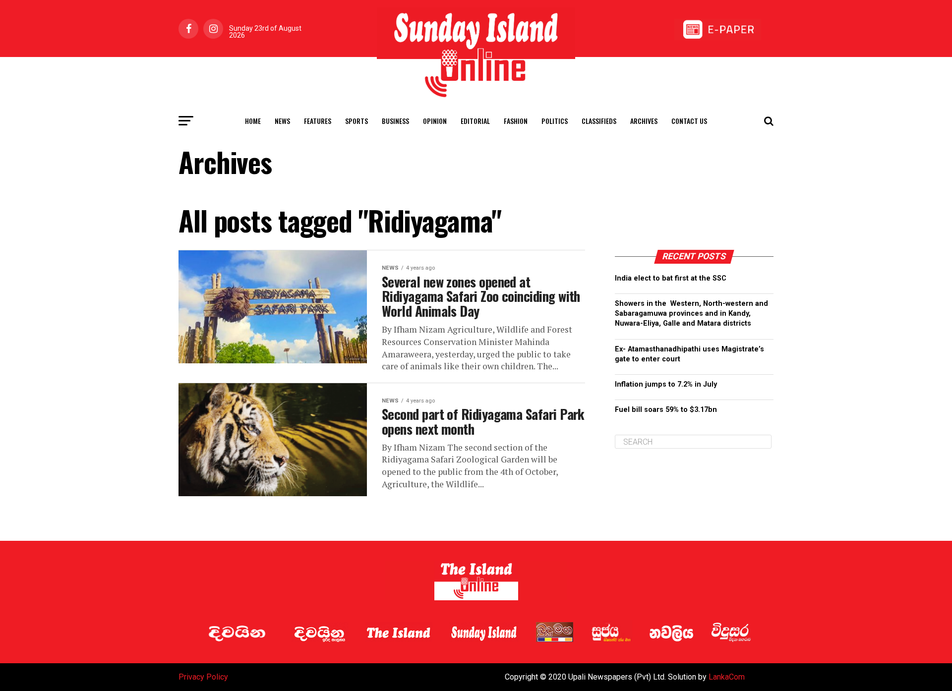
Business (395, 120)
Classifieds (599, 120)
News (282, 120)
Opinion (435, 120)
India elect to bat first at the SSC (670, 278)
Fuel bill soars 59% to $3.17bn (666, 409)
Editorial (475, 120)
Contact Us (689, 120)
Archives (643, 120)
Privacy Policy (203, 677)
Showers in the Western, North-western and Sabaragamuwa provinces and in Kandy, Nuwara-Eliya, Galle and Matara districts (691, 313)
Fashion (516, 120)
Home (253, 120)
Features (317, 120)
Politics (554, 120)
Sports (356, 120)
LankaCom (727, 677)
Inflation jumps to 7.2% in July (666, 384)
